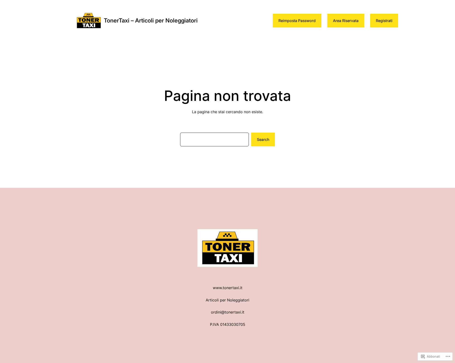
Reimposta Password (297, 20)
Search (263, 139)
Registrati (384, 20)
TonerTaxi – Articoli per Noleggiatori (151, 20)
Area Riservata (346, 20)
